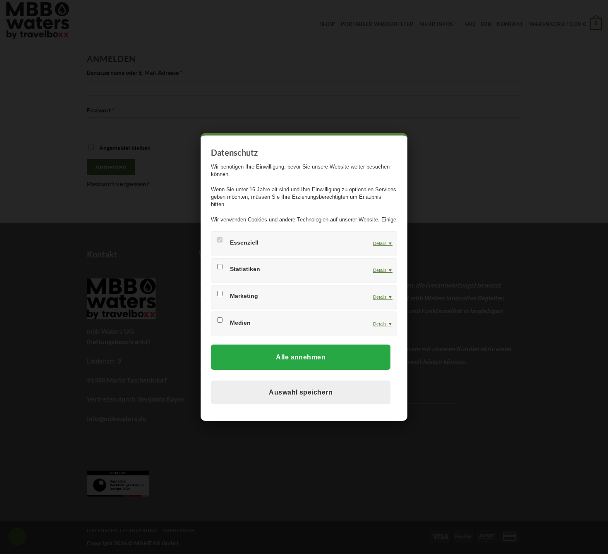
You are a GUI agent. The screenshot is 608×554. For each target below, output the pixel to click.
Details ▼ (383, 243)
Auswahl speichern (301, 392)
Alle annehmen (301, 357)
